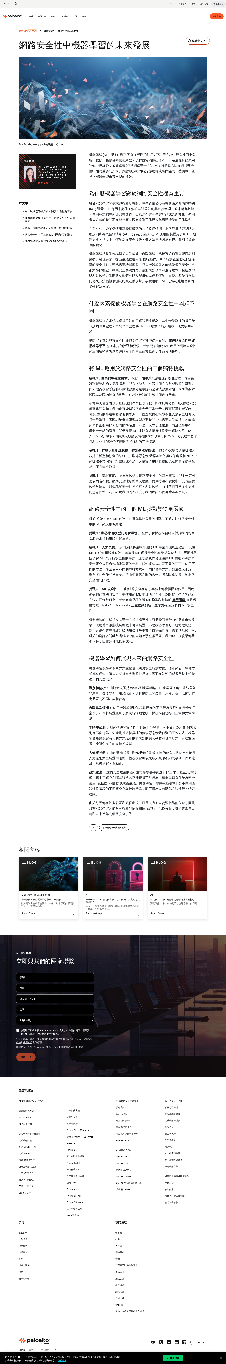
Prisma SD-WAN (75, 1202)
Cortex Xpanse (123, 1176)
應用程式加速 (73, 1169)
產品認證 (119, 1278)
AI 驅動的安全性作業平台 (128, 1101)
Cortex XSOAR (123, 1170)
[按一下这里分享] (57, 144)
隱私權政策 (67, 1047)
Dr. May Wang (31, 144)
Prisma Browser (74, 1196)
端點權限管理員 (172, 1120)
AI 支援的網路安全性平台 (31, 1101)
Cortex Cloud (122, 1114)
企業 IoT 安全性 (26, 1173)
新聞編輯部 (24, 1278)
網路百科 (119, 1252)
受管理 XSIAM (123, 1189)
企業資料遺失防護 (27, 1166)
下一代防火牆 (73, 1110)
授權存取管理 (171, 1107)
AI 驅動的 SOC (123, 1150)
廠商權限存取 (171, 1166)
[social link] (153, 1342)
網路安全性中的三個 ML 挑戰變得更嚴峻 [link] (48, 234)
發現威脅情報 (171, 1202)
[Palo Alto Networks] (12, 16)
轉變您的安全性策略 (175, 1196)
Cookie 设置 (173, 1358)
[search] (16, 4)
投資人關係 (24, 1265)
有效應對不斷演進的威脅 (114, 827)
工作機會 (23, 1239)
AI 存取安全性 (25, 1124)
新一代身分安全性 (173, 1101)
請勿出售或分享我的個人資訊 (129, 1311)
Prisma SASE (73, 1163)
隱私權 (22, 1350)
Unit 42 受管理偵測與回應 (128, 1183)
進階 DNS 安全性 (27, 1160)
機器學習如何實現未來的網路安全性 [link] (46, 241)
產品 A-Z (119, 1272)
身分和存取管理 (172, 1114)
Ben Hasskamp (94, 913)
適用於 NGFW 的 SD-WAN (80, 1137)
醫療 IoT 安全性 (26, 1179)
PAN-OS (71, 1143)
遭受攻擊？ (218, 4)
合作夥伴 (64, 16)
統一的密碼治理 (172, 1153)
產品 (31, 16)
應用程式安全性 (124, 1120)
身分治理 (169, 1127)
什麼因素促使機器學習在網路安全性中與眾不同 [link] (50, 219)
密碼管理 (169, 1147)
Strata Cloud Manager (78, 1130)
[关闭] (220, 1358)
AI (93, 827)
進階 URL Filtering (28, 1147)
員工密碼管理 (171, 1134)
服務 (53, 16)
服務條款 (80, 1047)
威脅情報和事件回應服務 (177, 1176)
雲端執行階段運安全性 (127, 1134)
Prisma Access (74, 1189)
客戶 (21, 1259)
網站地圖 (119, 1291)
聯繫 (23, 1057)
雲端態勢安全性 (124, 1127)
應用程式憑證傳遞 (173, 1160)
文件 (55, 1350)
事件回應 (169, 1189)
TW (4, 4)
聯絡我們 (182, 4)
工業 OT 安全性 (26, 1186)
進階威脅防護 (25, 1140)
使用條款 (27, 1042)
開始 (172, 4)
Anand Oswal (29, 913)
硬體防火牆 (72, 1117)
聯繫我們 (217, 16)
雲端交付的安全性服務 (30, 1134)
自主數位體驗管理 (75, 1176)
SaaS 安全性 (25, 1193)
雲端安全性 (121, 1107)
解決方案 (42, 16)
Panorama (72, 1150)
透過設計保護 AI (27, 1111)
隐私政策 (62, 1360)
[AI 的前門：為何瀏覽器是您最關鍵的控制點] (177, 888)
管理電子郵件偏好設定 (126, 1265)
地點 (21, 1272)
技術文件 (119, 1298)
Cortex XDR (122, 1163)
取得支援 (204, 4)
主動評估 (169, 1183)
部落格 (118, 1232)
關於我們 (23, 1232)
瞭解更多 (43, 183)
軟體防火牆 (72, 1123)
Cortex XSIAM (123, 1156)
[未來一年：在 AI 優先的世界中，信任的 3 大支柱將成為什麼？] (113, 888)
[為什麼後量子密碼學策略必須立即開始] (48, 888)
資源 (193, 4)
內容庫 (118, 1246)
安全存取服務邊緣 (75, 1156)
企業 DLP (71, 1182)
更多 (84, 16)
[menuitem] (14, 16)
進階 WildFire (25, 1153)
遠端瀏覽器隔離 (74, 1209)
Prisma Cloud (123, 1140)
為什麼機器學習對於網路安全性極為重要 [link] (48, 211)
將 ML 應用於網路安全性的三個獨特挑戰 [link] (48, 228)
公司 (75, 16)
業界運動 (179, 600)
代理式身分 (170, 1140)
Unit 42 (119, 1305)
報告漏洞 (119, 1285)
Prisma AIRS (25, 1117)
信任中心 (33, 1350)
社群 (117, 1239)
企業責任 (23, 1252)
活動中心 (119, 1259)
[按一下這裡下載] (62, 144)
